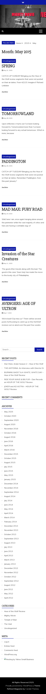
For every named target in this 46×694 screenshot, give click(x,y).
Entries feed (9, 646)
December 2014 (11, 483)
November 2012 (11, 572)
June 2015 (8, 471)
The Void (8, 624)
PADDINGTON (14, 161)
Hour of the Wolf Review (14, 611)
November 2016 (11, 428)
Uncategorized (9, 61)
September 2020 (11, 420)
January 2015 (10, 479)
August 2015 (9, 462)
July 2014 (8, 500)
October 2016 (10, 433)
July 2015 (8, 466)
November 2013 (11, 530)
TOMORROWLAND (18, 113)
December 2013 (11, 526)
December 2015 (11, 454)
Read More (5, 92)
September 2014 (11, 492)
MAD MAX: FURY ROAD (22, 209)
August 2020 (9, 424)
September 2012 (11, 581)
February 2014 (10, 521)
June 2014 (8, 505)
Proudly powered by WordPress (19, 685)
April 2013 (8, 555)
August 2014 (9, 496)
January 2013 (10, 564)
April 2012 (8, 598)
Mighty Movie (10, 615)
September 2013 (11, 538)
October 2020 (10, 416)
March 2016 (9, 450)
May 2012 (8, 593)
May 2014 (8, 509)
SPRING (8, 66)
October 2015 (10, 458)
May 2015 (8, 475)
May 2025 (8, 412)
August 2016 (9, 437)
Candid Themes (32, 689)
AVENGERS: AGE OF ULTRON (18, 306)
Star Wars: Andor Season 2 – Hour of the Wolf (23, 364)
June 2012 (8, 589)
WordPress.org (10, 654)
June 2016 (8, 441)
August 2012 (9, 585)
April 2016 (8, 445)
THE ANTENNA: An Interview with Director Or (24, 368)
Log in (6, 642)
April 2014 (8, 513)
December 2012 (11, 568)
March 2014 (9, 517)
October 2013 (10, 534)
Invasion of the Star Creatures (18, 256)
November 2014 (11, 488)
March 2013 (9, 560)
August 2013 (9, 543)
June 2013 (8, 551)
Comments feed (11, 650)
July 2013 (8, 547)
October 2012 (10, 576)
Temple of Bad (10, 620)
